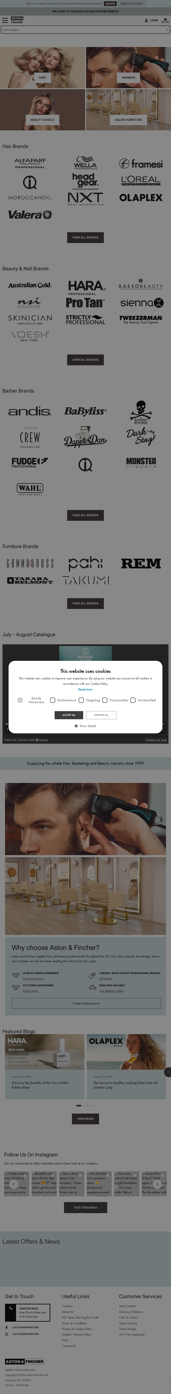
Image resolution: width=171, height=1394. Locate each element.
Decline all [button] (101, 715)
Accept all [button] (69, 715)
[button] (85, 726)
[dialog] (85, 697)
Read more (85, 689)
